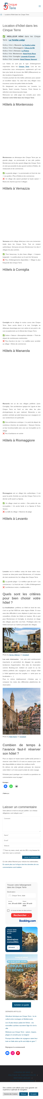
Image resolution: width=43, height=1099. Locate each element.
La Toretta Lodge (17, 40)
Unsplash (25, 655)
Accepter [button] (34, 1094)
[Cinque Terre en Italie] (10, 6)
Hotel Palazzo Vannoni (28, 59)
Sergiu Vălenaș (14, 655)
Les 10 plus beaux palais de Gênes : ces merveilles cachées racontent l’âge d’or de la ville (20, 1025)
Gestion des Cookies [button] (10, 1094)
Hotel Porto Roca (29, 53)
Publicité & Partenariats (22, 1081)
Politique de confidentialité (22, 1075)
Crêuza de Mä (29, 48)
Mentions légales (22, 1078)
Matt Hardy (13, 737)
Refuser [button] (23, 1094)
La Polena (25, 51)
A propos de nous (22, 1072)
